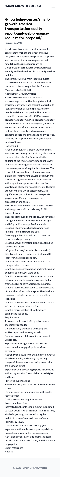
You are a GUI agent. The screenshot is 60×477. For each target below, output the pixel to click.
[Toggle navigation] (53, 5)
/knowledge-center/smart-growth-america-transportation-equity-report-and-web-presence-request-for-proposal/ (27, 28)
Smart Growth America (23, 6)
